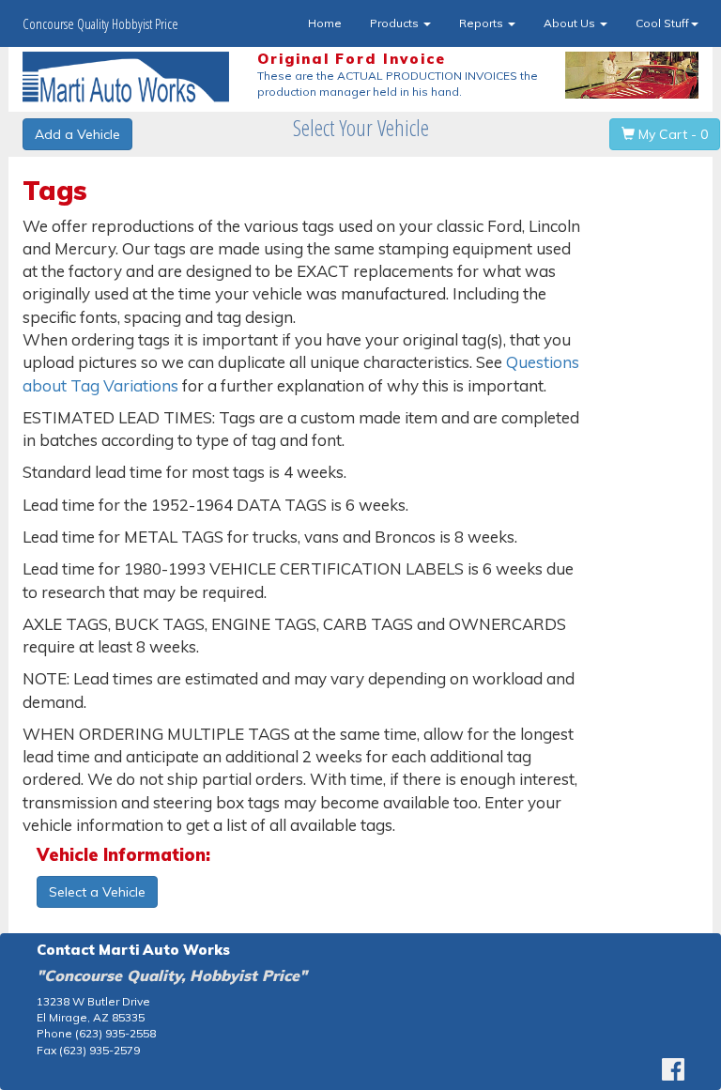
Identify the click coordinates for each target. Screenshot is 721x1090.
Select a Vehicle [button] (97, 891)
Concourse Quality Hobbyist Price (100, 23)
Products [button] (396, 23)
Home (325, 23)
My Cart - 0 (671, 134)
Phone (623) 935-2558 (96, 1033)
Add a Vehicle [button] (77, 134)
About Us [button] (571, 23)
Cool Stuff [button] (662, 23)
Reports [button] (482, 23)
